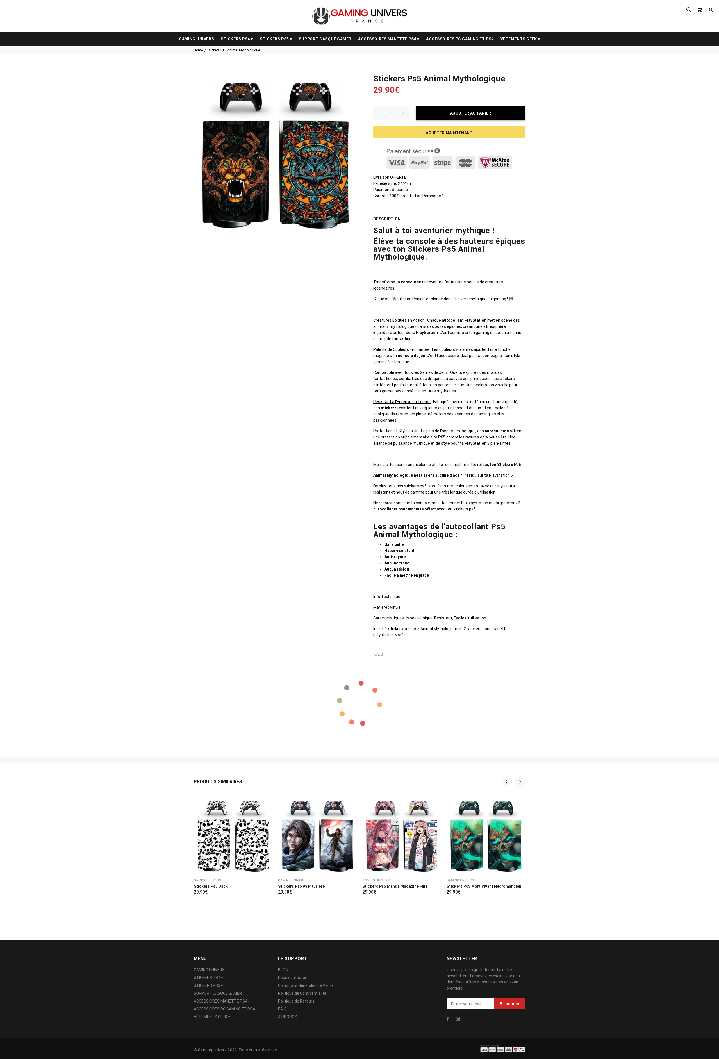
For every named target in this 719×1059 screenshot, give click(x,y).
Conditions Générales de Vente (306, 985)
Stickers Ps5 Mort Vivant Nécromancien (484, 886)
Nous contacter (292, 977)
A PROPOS (287, 1017)
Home (198, 50)
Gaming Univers (207, 880)
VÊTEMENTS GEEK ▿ (520, 39)
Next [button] (520, 781)
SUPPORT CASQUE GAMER (325, 39)
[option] (233, 837)
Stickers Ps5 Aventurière (301, 886)
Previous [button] (506, 781)
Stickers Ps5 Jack (211, 886)
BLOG (283, 969)
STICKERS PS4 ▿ (237, 39)
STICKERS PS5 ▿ (276, 39)
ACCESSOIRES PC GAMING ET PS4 (460, 39)
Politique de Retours (296, 1001)
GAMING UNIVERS (196, 39)
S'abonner (510, 1003)
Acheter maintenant (449, 133)
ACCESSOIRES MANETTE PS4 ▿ (388, 39)
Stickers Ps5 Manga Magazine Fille (394, 886)
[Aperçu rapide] (263, 803)
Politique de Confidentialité (302, 993)
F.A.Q (282, 1009)
